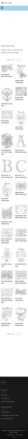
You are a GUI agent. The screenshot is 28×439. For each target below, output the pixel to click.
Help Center (4, 395)
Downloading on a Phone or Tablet (10, 415)
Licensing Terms (5, 398)
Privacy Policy (10, 434)
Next (18, 60)
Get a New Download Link (7, 401)
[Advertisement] (14, 29)
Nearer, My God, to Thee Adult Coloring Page (6, 300)
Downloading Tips (5, 412)
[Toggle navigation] (2, 8)
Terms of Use (19, 434)
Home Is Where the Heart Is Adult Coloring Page (6, 240)
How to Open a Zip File (7, 418)
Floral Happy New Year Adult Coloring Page (6, 152)
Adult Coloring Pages (8, 46)
